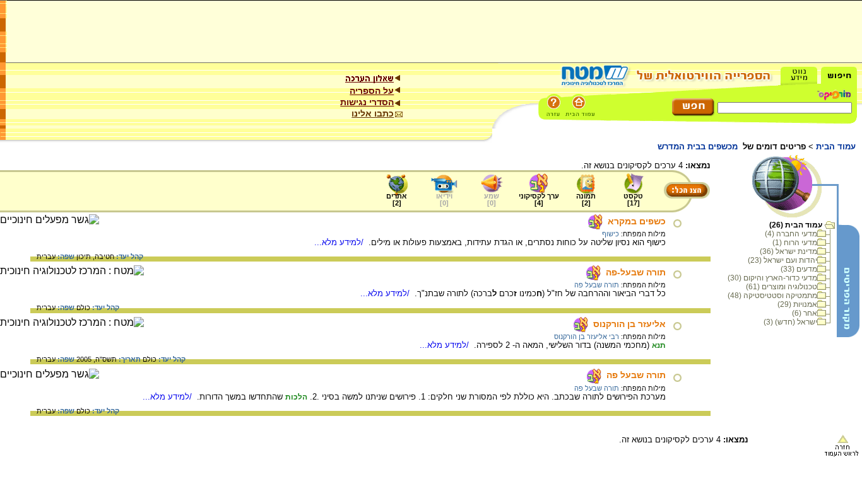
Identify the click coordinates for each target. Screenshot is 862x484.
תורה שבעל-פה (636, 272)
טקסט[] (633, 199)
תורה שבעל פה (596, 285)
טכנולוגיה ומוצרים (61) (781, 286)
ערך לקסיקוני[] (539, 199)
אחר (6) (804, 313)
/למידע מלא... (340, 242)
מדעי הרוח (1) (794, 242)
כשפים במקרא (637, 221)
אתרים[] (396, 199)
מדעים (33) (799, 269)
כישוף (610, 234)
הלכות (296, 397)
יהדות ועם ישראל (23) (782, 260)
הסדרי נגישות (367, 102)
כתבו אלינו (372, 113)
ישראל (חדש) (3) (790, 322)
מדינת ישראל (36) (788, 251)
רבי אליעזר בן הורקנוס (586, 336)
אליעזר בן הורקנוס (629, 324)
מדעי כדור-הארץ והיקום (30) (772, 278)
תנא (659, 345)
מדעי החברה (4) (791, 233)
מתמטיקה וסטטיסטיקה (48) (772, 295)
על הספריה (372, 91)
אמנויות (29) (797, 304)
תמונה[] (586, 199)
